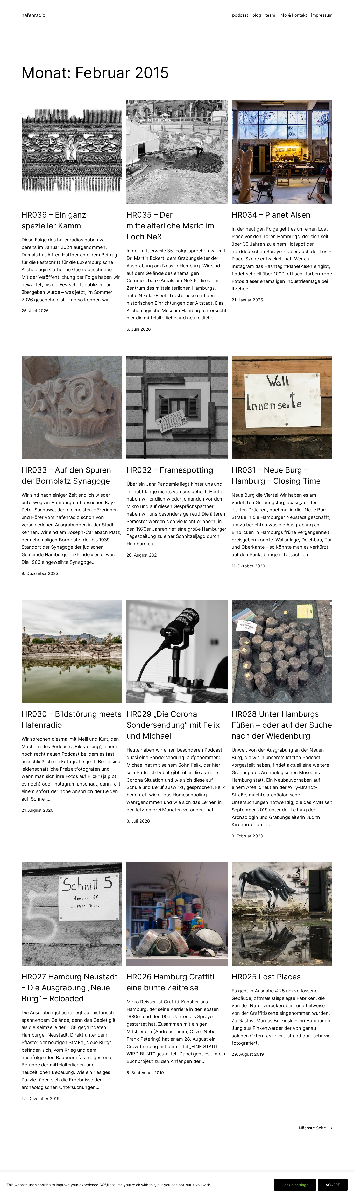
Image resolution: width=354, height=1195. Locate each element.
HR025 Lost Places (266, 976)
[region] (177, 1183)
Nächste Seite (315, 1127)
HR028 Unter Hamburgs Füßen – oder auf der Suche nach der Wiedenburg (282, 724)
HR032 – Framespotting (169, 470)
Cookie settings (295, 1185)
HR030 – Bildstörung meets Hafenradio (72, 719)
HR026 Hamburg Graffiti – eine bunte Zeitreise (173, 982)
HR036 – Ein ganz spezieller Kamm (54, 220)
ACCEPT (332, 1185)
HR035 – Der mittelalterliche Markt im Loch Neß (170, 225)
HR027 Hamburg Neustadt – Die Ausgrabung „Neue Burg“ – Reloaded (70, 987)
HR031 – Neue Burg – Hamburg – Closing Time (276, 475)
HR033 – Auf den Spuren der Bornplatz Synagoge (66, 475)
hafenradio (33, 15)
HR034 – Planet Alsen (271, 214)
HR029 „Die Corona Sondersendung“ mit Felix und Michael (173, 724)
